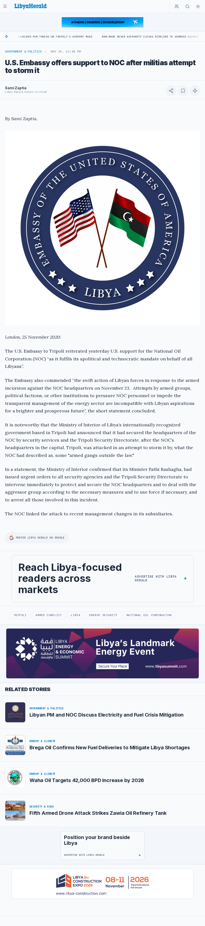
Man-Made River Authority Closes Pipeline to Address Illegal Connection (139, 36)
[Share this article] (171, 91)
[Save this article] (183, 91)
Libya (75, 615)
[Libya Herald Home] (30, 6)
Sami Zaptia (15, 88)
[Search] (187, 6)
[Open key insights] (195, 91)
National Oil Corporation (149, 615)
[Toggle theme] (198, 6)
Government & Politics (23, 51)
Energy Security (103, 615)
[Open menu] (5, 6)
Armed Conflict (49, 615)
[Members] (177, 6)
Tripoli (20, 615)
